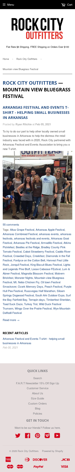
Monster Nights (24, 278)
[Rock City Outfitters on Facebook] (27, 436)
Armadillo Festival (51, 243)
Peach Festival (53, 286)
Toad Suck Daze (13, 304)
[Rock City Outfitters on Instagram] (47, 436)
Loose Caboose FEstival (46, 269)
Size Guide (37, 398)
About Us (37, 393)
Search (37, 378)
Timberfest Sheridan (58, 299)
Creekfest (38, 256)
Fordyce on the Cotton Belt (29, 260)
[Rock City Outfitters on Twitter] (18, 436)
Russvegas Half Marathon (39, 291)
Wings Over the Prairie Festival (33, 308)
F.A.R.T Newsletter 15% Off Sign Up (37, 383)
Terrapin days (37, 299)
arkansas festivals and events (32, 238)
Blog (37, 408)
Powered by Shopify (52, 451)
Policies (37, 413)
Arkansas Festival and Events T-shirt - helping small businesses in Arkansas (36, 112)
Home (6, 59)
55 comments (11, 224)
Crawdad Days (22, 256)
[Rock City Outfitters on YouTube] (57, 436)
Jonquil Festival (20, 264)
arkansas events (49, 234)
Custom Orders (37, 403)
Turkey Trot (31, 304)
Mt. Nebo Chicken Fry (26, 282)
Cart (69, 4)
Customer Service (37, 388)
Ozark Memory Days (30, 286)
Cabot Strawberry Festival (38, 251)
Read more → (11, 320)
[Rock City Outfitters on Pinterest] (37, 436)
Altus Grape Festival (22, 229)
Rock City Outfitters (26, 59)
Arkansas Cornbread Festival (20, 234)
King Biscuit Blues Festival (46, 264)
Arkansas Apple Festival (50, 229)
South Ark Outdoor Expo (49, 295)
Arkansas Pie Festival (26, 243)
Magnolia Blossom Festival (37, 273)
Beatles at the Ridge (28, 247)
